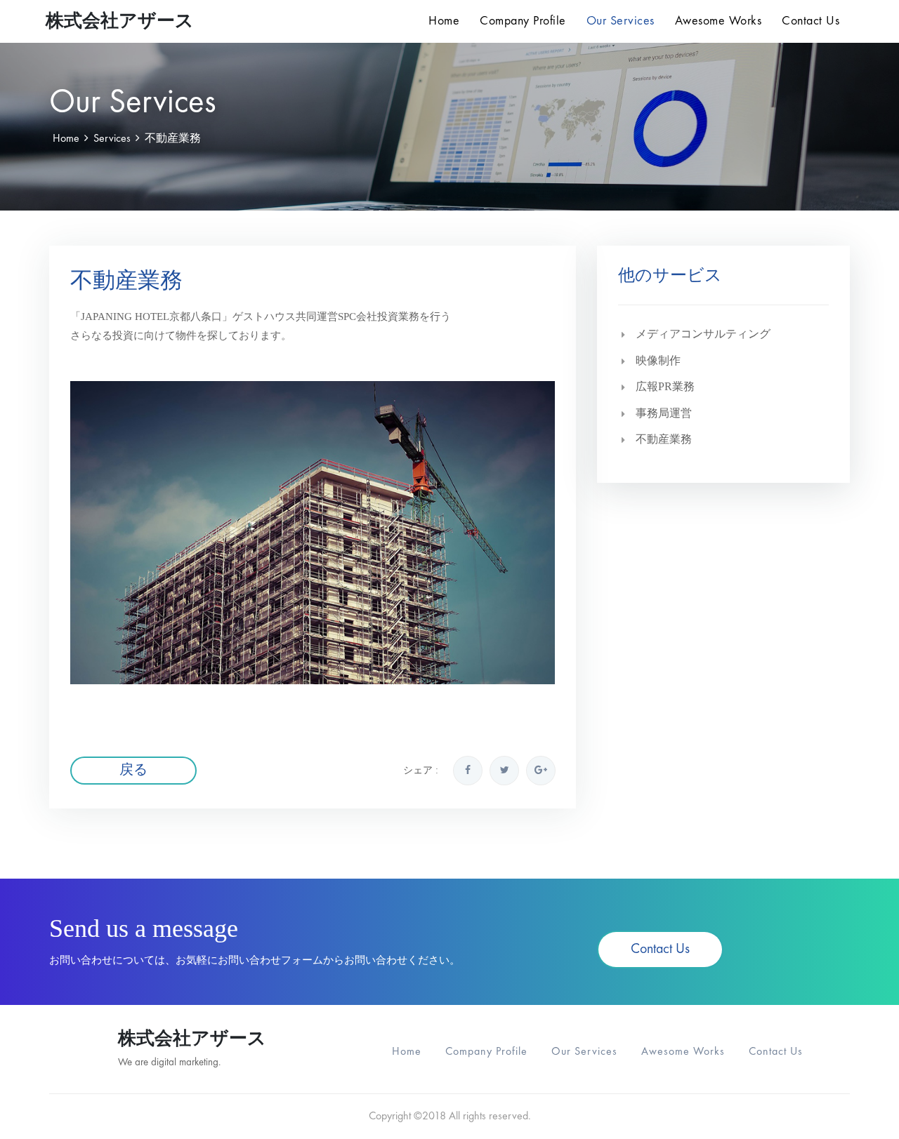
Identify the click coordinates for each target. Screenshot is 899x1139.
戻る (133, 771)
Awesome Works (718, 21)
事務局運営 (664, 413)
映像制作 (658, 360)
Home (443, 21)
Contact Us (810, 21)
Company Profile (523, 21)
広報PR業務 (665, 386)
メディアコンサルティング (703, 334)
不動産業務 (664, 439)
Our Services (620, 21)
